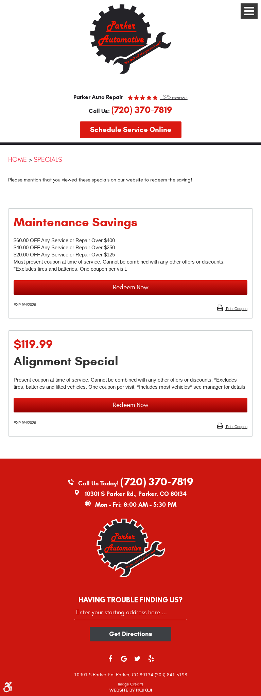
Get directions (130, 634)
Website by (130, 690)
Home (17, 159)
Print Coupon (236, 309)
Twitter (137, 662)
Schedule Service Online (130, 129)
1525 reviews (174, 97)
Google (123, 662)
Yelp (151, 662)
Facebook (110, 662)
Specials (48, 159)
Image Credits (130, 684)
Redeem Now (131, 287)
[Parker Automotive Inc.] (130, 74)
